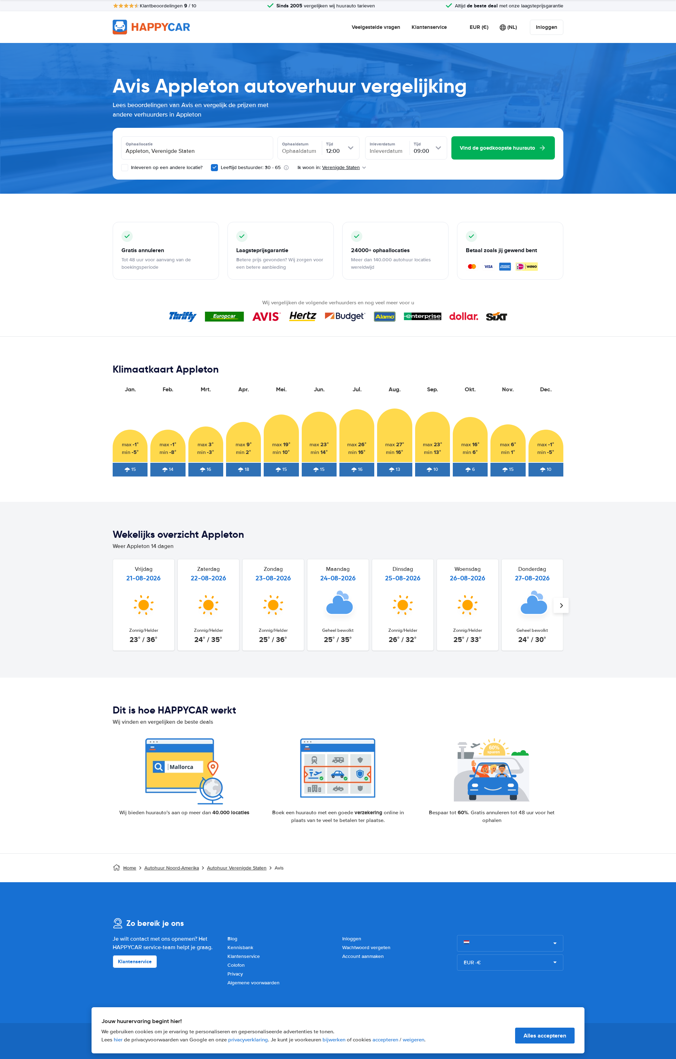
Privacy (235, 974)
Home (129, 868)
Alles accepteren (545, 1036)
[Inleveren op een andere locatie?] (124, 167)
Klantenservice (429, 27)
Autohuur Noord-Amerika (171, 868)
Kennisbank (240, 948)
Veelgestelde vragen (376, 27)
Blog (232, 939)
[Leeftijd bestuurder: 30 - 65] (214, 167)
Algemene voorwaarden (253, 983)
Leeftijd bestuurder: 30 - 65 (251, 167)
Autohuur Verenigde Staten (237, 868)
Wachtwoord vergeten (366, 948)
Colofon (236, 965)
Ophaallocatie (139, 144)
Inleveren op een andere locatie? (166, 167)
